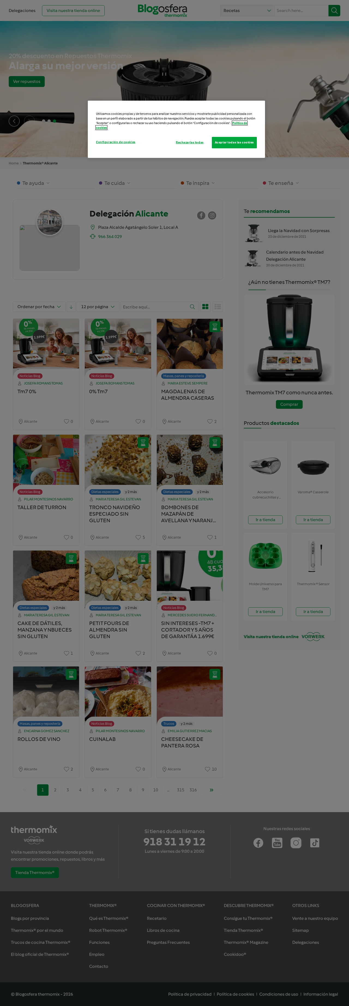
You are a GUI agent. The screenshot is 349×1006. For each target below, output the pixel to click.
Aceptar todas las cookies (234, 142)
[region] (176, 129)
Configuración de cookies (116, 142)
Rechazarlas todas (190, 142)
